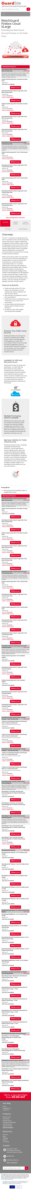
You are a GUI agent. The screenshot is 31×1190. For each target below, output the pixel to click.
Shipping (5, 1138)
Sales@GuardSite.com (13, 1160)
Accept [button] (12, 1187)
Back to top (26, 70)
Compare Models (15, 223)
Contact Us (6, 1110)
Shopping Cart (7, 1108)
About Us (5, 1134)
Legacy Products (7, 1126)
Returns (5, 1140)
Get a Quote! (12, 1162)
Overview (5, 222)
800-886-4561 (10, 1156)
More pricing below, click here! (15, 217)
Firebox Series (7, 1117)
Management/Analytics (9, 1122)
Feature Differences (25, 223)
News (4, 1136)
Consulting (6, 1142)
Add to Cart (16, 87)
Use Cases (8, 229)
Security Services (7, 1124)
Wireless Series (7, 1120)
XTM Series (6, 1119)
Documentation (23, 229)
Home (4, 1106)
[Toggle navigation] (4, 14)
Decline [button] (18, 1187)
